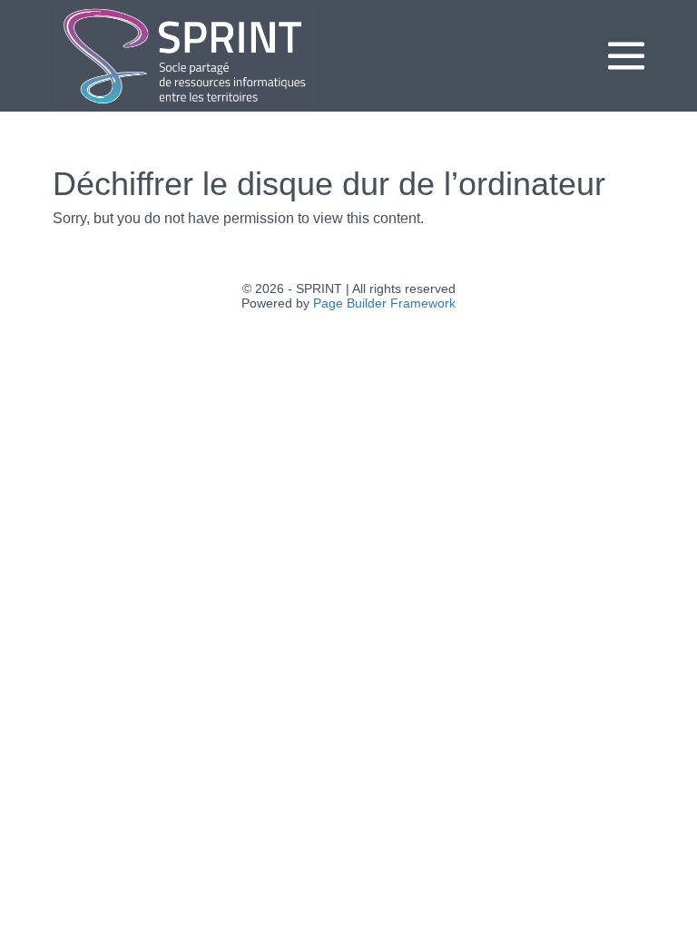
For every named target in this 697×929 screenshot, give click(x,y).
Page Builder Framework (384, 303)
